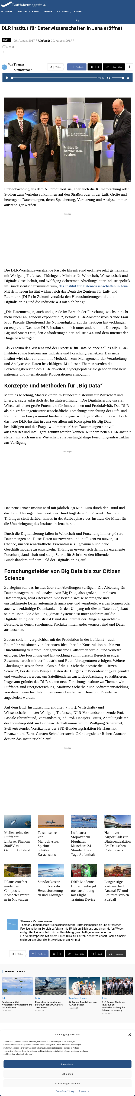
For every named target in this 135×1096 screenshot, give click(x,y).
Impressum (84, 1091)
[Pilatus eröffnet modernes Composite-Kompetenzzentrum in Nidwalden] (17, 870)
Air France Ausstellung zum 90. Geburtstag (83, 1003)
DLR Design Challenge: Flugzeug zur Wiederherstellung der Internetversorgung (113, 1006)
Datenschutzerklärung (65, 1091)
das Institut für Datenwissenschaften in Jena (93, 286)
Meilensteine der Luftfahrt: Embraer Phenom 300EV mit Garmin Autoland (17, 841)
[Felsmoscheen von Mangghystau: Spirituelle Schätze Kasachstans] (51, 821)
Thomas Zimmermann (23, 67)
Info (6, 40)
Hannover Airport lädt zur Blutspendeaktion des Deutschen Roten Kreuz (117, 841)
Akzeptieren (67, 1064)
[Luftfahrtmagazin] (26, 4)
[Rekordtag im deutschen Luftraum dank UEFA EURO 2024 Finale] (50, 985)
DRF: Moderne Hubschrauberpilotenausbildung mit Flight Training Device (83, 890)
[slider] (54, 78)
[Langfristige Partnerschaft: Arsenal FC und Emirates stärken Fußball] (117, 870)
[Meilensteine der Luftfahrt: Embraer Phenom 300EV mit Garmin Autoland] (17, 821)
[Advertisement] (67, 240)
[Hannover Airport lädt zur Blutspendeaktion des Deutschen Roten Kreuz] (117, 821)
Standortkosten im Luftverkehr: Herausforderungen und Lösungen (51, 888)
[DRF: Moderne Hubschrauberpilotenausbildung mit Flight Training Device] (84, 870)
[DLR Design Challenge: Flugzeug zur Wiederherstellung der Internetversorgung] (117, 985)
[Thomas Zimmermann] (5, 67)
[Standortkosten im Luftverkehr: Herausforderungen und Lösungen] (51, 870)
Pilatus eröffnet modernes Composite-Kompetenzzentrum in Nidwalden (17, 890)
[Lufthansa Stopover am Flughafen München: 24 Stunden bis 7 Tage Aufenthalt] (84, 821)
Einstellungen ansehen (67, 1083)
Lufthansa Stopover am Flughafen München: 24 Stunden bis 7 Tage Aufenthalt (83, 843)
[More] (129, 66)
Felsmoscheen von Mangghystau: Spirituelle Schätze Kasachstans (48, 843)
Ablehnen (67, 1073)
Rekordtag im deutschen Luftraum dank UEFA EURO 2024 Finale (49, 1005)
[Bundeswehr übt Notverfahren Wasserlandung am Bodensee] (17, 985)
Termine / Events (78, 998)
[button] (129, 1034)
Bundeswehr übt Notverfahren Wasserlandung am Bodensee (17, 1005)
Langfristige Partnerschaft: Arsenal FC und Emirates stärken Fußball (116, 890)
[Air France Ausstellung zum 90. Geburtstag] (84, 985)
